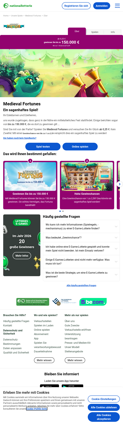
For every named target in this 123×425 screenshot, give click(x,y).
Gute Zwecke (72, 325)
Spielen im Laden (43, 325)
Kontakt (7, 325)
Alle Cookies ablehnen (104, 407)
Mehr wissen (44, 360)
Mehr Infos (22, 255)
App (36, 338)
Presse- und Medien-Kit (77, 342)
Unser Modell (72, 347)
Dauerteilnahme (43, 351)
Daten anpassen (12, 348)
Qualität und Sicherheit (16, 352)
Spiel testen (43, 146)
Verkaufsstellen (42, 321)
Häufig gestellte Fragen (16, 321)
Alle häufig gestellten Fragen (81, 285)
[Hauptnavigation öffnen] (117, 5)
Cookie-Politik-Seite (36, 408)
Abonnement (41, 334)
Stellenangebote (74, 351)
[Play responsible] (32, 302)
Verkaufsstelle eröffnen (78, 329)
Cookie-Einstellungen (104, 399)
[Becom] (93, 302)
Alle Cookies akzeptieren (104, 417)
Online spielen (80, 146)
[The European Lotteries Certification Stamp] (64, 302)
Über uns (70, 321)
